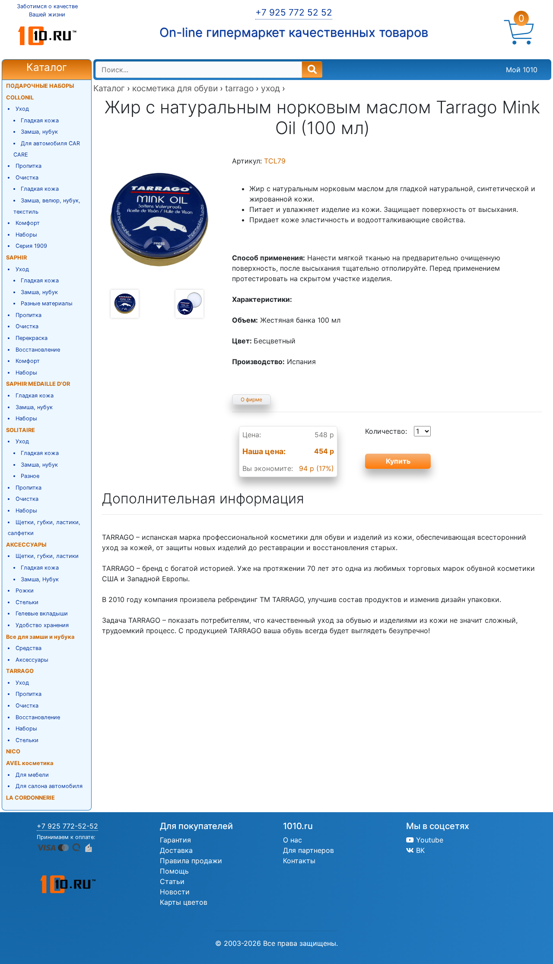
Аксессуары (32, 660)
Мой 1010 (521, 69)
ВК (419, 850)
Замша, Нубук (40, 579)
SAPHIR (16, 257)
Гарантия (175, 840)
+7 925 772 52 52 (293, 12)
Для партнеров (308, 850)
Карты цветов (183, 902)
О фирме (251, 399)
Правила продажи (191, 860)
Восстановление (38, 349)
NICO (13, 751)
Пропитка (28, 166)
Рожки (25, 590)
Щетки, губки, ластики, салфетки (44, 528)
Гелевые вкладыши (42, 613)
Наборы (26, 234)
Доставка (176, 850)
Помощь (174, 871)
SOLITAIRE (20, 430)
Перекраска (32, 338)
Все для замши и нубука (40, 637)
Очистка (27, 177)
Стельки (27, 602)
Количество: (386, 431)
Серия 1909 (31, 246)
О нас (292, 840)
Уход (22, 109)
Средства (28, 648)
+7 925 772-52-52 (67, 826)
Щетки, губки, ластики (47, 556)
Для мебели (32, 775)
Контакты (299, 860)
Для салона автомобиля (49, 786)
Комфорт (28, 223)
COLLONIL (20, 97)
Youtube (428, 840)
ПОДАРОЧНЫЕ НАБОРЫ (40, 86)
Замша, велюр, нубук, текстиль (47, 206)
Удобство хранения (42, 625)
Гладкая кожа (40, 120)
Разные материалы (47, 303)
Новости (175, 891)
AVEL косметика (29, 763)
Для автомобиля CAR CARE (46, 149)
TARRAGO (20, 671)
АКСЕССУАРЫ (26, 544)
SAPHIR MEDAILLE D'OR (38, 384)
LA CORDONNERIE (30, 797)
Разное (30, 476)
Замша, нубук (39, 131)
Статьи (172, 881)
